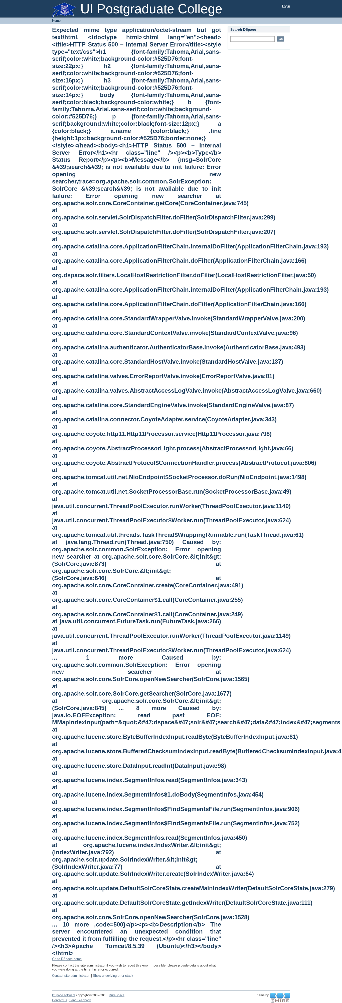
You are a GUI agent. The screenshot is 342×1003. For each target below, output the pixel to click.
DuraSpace (116, 995)
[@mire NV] (280, 998)
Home (56, 20)
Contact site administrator (70, 976)
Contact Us (59, 1000)
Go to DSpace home (67, 959)
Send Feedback (80, 1000)
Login (286, 6)
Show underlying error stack (113, 976)
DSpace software (63, 995)
